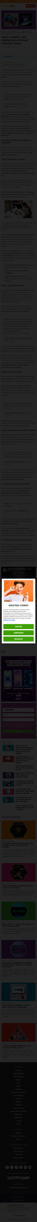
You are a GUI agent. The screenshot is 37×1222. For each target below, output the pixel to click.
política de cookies (9, 620)
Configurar (18, 633)
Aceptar (18, 626)
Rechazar (19, 639)
